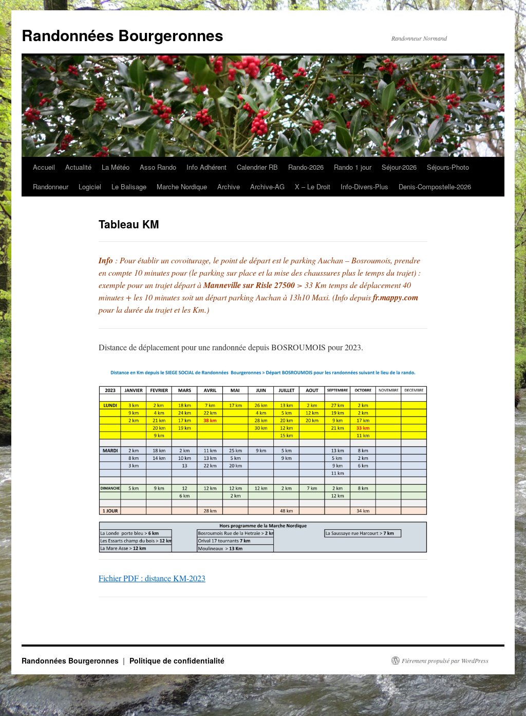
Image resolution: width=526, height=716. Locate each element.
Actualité (78, 167)
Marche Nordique (182, 186)
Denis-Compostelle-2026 (435, 186)
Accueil (44, 167)
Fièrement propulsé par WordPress (445, 660)
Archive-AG (267, 186)
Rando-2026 (306, 167)
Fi (102, 577)
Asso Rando (158, 167)
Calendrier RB (257, 167)
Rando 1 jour (352, 167)
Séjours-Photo (448, 167)
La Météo (115, 167)
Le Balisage (128, 186)
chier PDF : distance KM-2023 (155, 577)
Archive (228, 186)
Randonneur (50, 186)
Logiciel (90, 186)
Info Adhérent (206, 167)
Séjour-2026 (399, 167)
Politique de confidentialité (176, 660)
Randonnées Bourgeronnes (122, 35)
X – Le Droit (312, 186)
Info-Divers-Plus (364, 186)
